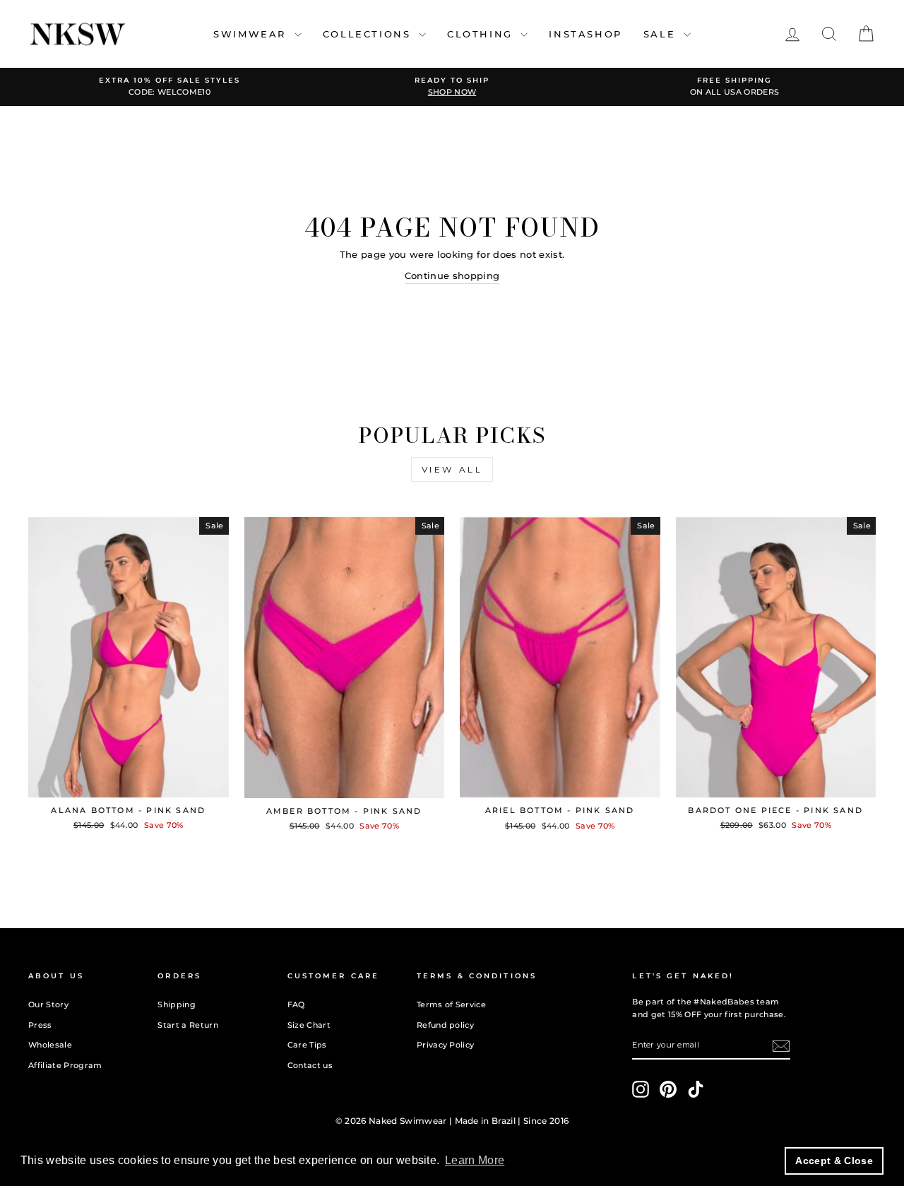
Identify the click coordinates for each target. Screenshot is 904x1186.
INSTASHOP (585, 34)
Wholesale (50, 1045)
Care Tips (307, 1045)
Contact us (310, 1065)
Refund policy (445, 1025)
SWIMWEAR (251, 34)
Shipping (176, 1004)
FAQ (296, 1004)
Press (40, 1025)
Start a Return (187, 1025)
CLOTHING (482, 34)
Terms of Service (451, 1004)
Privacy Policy (446, 1045)
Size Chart (309, 1025)
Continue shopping (452, 275)
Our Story (48, 1004)
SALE (661, 34)
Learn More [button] (474, 1160)
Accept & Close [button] (834, 1160)
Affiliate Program (65, 1065)
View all (452, 469)
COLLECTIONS (369, 34)
